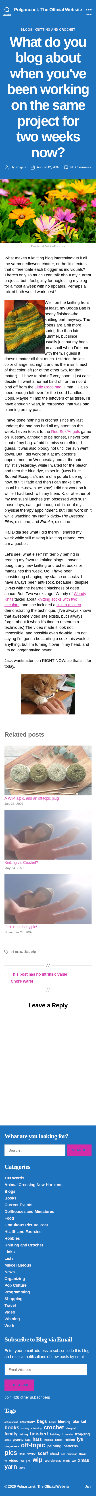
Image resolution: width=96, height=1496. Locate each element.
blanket (79, 1421)
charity (25, 1428)
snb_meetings (69, 1454)
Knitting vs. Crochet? (21, 862)
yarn (10, 1466)
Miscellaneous (17, 1265)
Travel (10, 1305)
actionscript (11, 1422)
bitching (64, 1422)
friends (67, 1434)
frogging (82, 1434)
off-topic (16, 952)
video (13, 1460)
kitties (59, 1439)
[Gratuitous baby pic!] (48, 899)
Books (10, 1198)
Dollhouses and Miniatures (29, 1211)
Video (9, 1312)
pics (26, 952)
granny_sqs (21, 1439)
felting (23, 1434)
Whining (12, 1319)
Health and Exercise (23, 1231)
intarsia (48, 1439)
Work (9, 1325)
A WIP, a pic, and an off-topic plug (31, 798)
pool (22, 1454)
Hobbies (12, 1238)
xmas (83, 1460)
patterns (70, 1446)
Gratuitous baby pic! (20, 927)
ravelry (31, 1454)
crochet (54, 1427)
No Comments (80, 167)
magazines (11, 1446)
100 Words (14, 1178)
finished (39, 1434)
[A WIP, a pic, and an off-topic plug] (48, 770)
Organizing (14, 1278)
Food (9, 1218)
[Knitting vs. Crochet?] (48, 835)
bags (42, 1421)
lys (80, 1439)
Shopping (13, 1299)
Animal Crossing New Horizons (33, 1184)
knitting (70, 1439)
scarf (43, 1453)
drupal (71, 1428)
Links (9, 1252)
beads (52, 1422)
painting (54, 1446)
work (66, 1460)
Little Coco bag (48, 387)
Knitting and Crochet (55, 29)
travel (82, 1454)
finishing (55, 1434)
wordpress (53, 1460)
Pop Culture (15, 1285)
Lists (9, 1258)
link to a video (68, 605)
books (11, 1427)
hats (37, 1439)
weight (25, 1460)
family (10, 1433)
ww (74, 1460)
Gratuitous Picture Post (26, 1225)
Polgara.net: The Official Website (48, 9)
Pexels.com (59, 246)
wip (33, 952)
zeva (22, 1467)
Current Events (18, 1205)
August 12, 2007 (48, 167)
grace (7, 1440)
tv (5, 1460)
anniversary (27, 1422)
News (9, 1272)
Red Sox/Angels (65, 431)
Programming (17, 1292)
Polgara (20, 167)
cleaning (36, 1428)
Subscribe (19, 1385)
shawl (54, 1454)
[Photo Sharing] (48, 694)
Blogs (26, 29)
